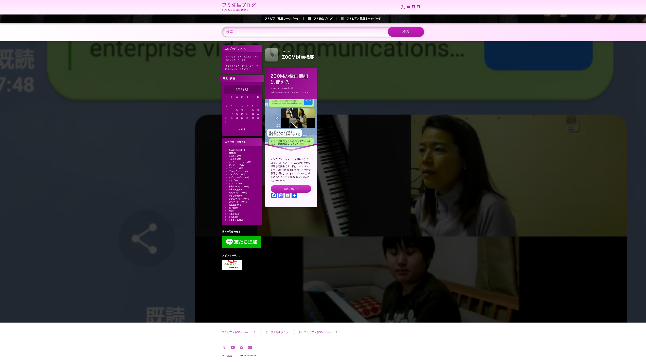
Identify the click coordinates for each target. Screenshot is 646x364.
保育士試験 (234, 189)
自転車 (232, 217)
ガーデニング (235, 165)
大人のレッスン (236, 192)
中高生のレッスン (237, 186)
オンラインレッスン (299, 92)
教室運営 (233, 205)
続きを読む (297, 188)
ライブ (232, 180)
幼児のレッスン (236, 202)
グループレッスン (237, 171)
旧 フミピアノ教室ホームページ (361, 18)
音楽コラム (234, 220)
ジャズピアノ (235, 174)
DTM (231, 153)
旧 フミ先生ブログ (320, 18)
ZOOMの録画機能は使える (289, 79)
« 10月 (242, 129)
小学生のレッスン (237, 199)
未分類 (232, 208)
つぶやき (233, 159)
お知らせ (233, 156)
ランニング (234, 183)
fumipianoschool (281, 92)
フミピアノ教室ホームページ (282, 18)
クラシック (234, 168)
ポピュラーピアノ (237, 177)
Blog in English (235, 150)
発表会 (232, 214)
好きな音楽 (234, 195)
